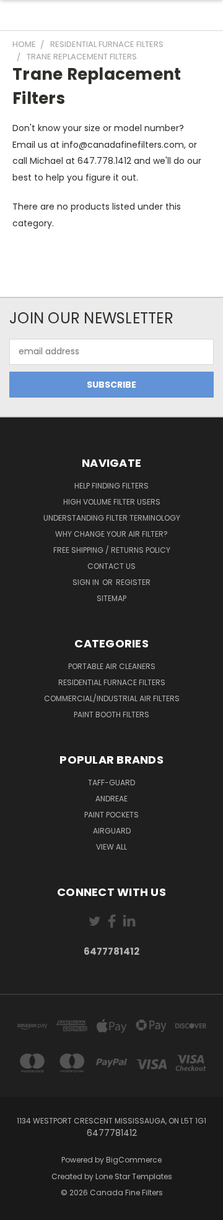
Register (133, 582)
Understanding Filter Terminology (111, 518)
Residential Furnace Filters (111, 682)
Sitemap (111, 598)
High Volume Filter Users (111, 502)
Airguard (112, 830)
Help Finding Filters (111, 485)
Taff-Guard (111, 782)
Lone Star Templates (133, 1176)
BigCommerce (134, 1159)
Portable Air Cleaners (111, 666)
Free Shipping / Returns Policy (111, 550)
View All (111, 847)
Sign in (86, 582)
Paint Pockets (111, 814)
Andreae (111, 798)
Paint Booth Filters (111, 714)
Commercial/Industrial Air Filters (112, 698)
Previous (19, 1207)
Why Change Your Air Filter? (111, 534)
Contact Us (111, 566)
